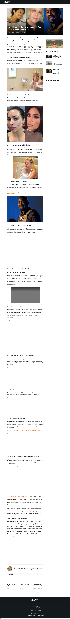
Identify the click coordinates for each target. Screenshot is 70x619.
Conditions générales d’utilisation (35, 609)
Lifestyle (38, 2)
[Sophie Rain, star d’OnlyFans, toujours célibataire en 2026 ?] (12, 580)
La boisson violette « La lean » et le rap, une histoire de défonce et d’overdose (27, 430)
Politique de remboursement (35, 611)
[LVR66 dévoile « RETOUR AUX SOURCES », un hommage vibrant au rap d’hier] (49, 71)
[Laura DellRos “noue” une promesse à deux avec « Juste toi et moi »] (49, 63)
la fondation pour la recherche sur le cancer (18, 496)
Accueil (8, 5)
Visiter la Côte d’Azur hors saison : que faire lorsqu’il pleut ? (25, 586)
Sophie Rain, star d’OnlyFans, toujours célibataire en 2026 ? (12, 586)
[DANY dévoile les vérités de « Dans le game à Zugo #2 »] (49, 56)
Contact (45, 2)
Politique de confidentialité (35, 607)
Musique (31, 2)
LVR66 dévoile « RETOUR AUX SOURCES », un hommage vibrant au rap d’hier (57, 71)
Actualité (25, 2)
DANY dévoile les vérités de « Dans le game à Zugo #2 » (57, 56)
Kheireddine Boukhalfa (16, 32)
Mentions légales (35, 606)
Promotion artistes (35, 613)
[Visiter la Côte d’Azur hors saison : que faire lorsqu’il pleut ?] (25, 580)
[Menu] (2, 2)
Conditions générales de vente (35, 610)
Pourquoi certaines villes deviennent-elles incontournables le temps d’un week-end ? (38, 586)
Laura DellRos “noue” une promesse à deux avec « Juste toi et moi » (57, 63)
